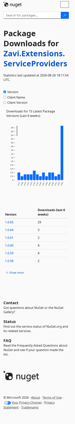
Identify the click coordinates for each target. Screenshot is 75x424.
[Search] (65, 15)
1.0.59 (9, 253)
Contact (10, 302)
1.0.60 (9, 245)
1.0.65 (9, 222)
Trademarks (30, 407)
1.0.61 (9, 238)
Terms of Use (52, 397)
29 (39, 222)
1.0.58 (9, 261)
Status (9, 321)
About (35, 397)
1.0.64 (9, 230)
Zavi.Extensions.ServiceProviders (35, 58)
